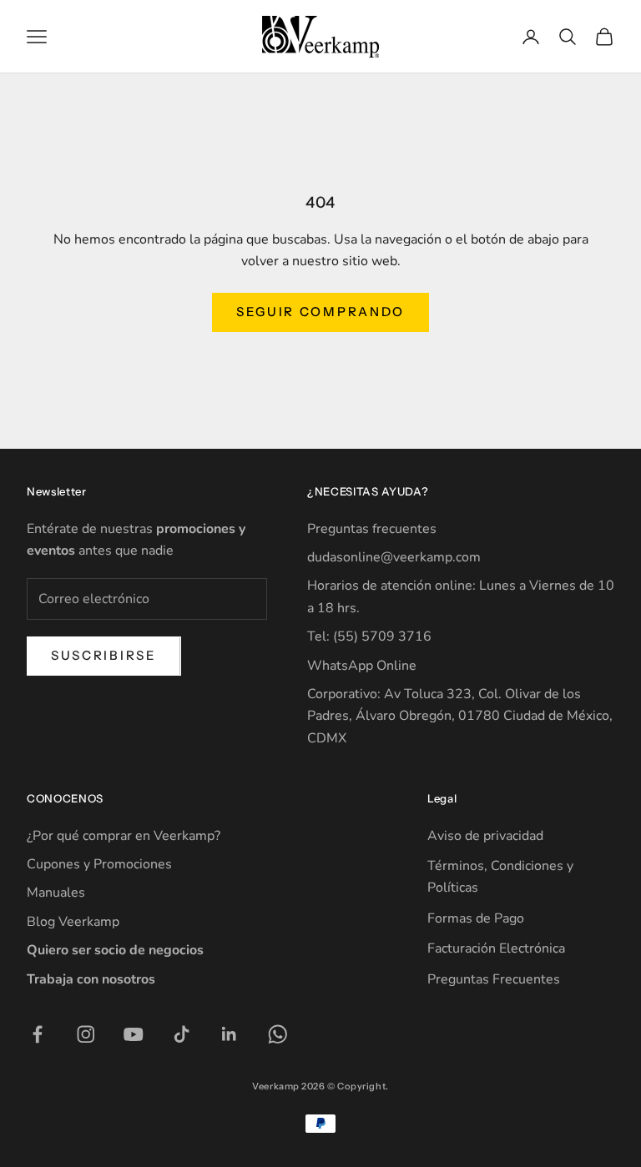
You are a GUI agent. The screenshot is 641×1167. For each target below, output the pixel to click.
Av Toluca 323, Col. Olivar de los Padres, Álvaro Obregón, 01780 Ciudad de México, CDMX (460, 716)
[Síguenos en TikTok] (182, 1034)
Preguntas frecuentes (372, 529)
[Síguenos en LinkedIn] (229, 1034)
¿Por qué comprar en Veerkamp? (123, 836)
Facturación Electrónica (496, 948)
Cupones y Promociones (99, 864)
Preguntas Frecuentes (493, 979)
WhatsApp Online (361, 665)
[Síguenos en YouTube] (133, 1034)
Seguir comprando (320, 311)
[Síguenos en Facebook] (37, 1034)
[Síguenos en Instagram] (86, 1034)
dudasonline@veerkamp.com (394, 557)
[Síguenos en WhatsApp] (278, 1034)
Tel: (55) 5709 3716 (369, 636)
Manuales (56, 892)
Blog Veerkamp (73, 922)
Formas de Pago (475, 918)
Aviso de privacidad (485, 836)
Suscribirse (104, 655)
